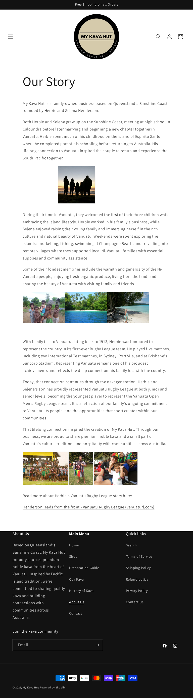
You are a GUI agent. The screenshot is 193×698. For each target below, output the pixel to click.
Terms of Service (139, 556)
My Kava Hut (31, 687)
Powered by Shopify (53, 687)
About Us (76, 602)
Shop (73, 556)
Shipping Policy (138, 567)
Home (74, 545)
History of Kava (81, 590)
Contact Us (135, 602)
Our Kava (76, 579)
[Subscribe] (97, 645)
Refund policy (137, 579)
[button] (10, 36)
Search (131, 545)
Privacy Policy (137, 590)
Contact (75, 613)
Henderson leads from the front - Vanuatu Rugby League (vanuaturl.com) (88, 507)
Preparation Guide (84, 567)
